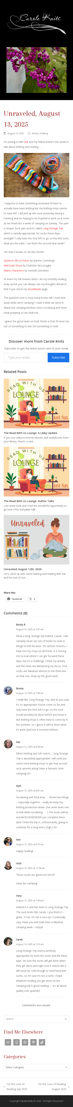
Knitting (44, 133)
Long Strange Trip (53, 228)
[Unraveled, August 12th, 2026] (36, 539)
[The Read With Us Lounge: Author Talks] (36, 471)
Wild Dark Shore (13, 265)
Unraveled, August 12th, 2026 (23, 569)
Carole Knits (26, 1101)
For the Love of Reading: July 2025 (15, 1087)
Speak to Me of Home (16, 260)
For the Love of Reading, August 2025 (51, 1087)
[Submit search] (66, 1019)
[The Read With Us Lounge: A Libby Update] (36, 403)
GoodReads (34, 289)
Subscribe (58, 357)
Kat (26, 142)
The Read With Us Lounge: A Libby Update (30, 433)
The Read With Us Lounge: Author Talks (29, 501)
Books (35, 133)
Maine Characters (14, 270)
